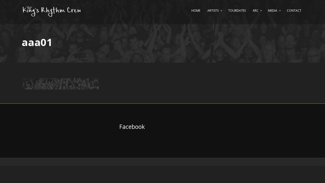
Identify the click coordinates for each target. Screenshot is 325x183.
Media (272, 10)
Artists (213, 10)
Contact (294, 10)
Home (195, 10)
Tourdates (237, 10)
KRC (255, 10)
